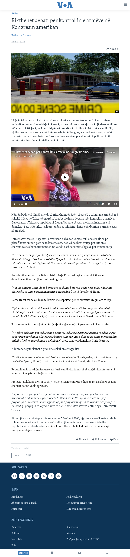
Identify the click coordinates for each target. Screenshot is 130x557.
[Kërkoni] (107, 553)
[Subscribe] (58, 476)
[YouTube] (80, 553)
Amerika (16, 527)
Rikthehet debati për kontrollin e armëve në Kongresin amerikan (55, 152)
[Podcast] (51, 476)
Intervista (16, 539)
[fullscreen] (115, 204)
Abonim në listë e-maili (24, 503)
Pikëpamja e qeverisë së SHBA (82, 539)
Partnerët (16, 509)
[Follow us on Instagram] (36, 476)
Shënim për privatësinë (79, 503)
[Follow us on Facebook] (14, 476)
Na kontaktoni (74, 497)
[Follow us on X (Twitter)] (22, 476)
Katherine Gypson (21, 35)
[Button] (113, 49)
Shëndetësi (72, 527)
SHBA (14, 13)
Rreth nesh (17, 497)
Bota (13, 545)
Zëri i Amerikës (26, 156)
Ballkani (15, 533)
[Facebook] (52, 553)
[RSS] (44, 476)
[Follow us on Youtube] (29, 476)
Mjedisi (70, 533)
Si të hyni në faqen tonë (78, 509)
